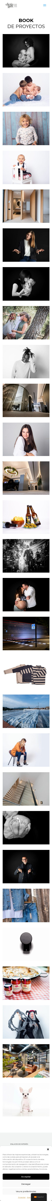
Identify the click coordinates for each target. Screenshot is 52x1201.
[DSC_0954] (26, 688)
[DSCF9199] (26, 727)
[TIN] (26, 1115)
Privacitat (22, 1197)
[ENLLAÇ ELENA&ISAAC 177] (26, 339)
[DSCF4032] (26, 416)
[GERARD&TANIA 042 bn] (26, 377)
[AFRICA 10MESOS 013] (26, 183)
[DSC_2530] (26, 261)
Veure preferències (26, 1191)
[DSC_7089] (26, 882)
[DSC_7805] (26, 1038)
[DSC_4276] (26, 999)
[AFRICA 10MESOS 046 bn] (26, 67)
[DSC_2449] (26, 533)
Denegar (26, 1184)
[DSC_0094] (26, 610)
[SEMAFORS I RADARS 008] (26, 649)
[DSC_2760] (26, 144)
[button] (48, 1149)
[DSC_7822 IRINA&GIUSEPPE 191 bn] (26, 572)
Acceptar (26, 1176)
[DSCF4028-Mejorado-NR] (26, 494)
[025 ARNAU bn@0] (26, 844)
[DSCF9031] (26, 1077)
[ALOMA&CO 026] (26, 106)
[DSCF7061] (26, 805)
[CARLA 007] (26, 455)
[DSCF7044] (26, 222)
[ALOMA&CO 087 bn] (26, 300)
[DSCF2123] (26, 921)
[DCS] (26, 960)
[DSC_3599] (26, 766)
